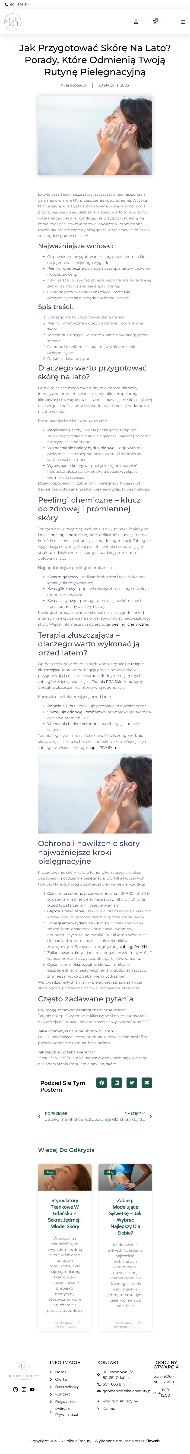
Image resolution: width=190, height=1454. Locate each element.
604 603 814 (20, 5)
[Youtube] (32, 1389)
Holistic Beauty (78, 1441)
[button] (183, 22)
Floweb (153, 1441)
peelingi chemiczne (129, 624)
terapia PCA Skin (101, 747)
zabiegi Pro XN (133, 947)
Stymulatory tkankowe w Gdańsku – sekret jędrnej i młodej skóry (65, 1213)
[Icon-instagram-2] (24, 1389)
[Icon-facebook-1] (15, 1389)
